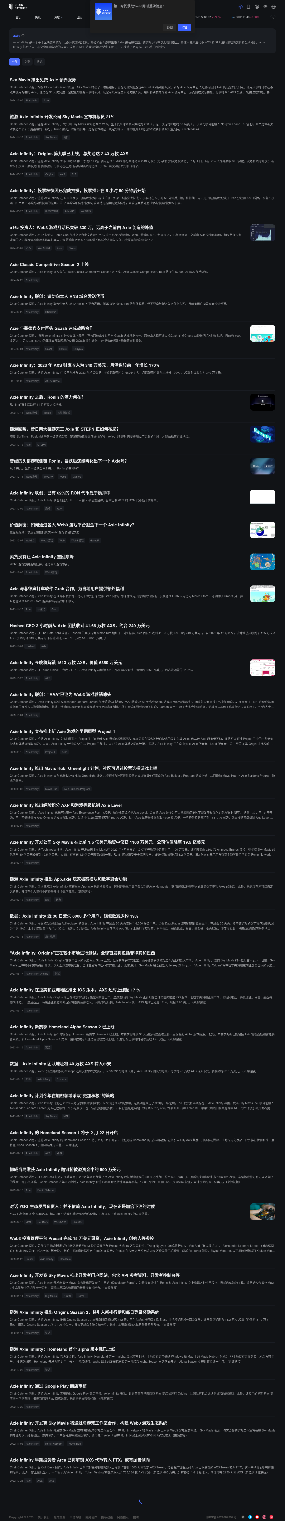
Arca (40, 1480)
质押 (47, 508)
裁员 (65, 137)
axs (47, 899)
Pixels (72, 248)
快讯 (38, 17)
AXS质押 (86, 211)
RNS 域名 (50, 312)
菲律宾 (63, 349)
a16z (28, 248)
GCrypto (78, 349)
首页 (18, 17)
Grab (54, 609)
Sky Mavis (31, 100)
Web (62, 540)
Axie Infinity (32, 137)
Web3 (62, 476)
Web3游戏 (31, 412)
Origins (49, 174)
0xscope (62, 1079)
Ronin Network (45, 1190)
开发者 (67, 1296)
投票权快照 (51, 211)
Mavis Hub (51, 789)
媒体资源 (59, 1517)
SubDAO (43, 1222)
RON (60, 508)
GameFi (94, 540)
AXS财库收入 (52, 380)
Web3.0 (48, 476)
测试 (57, 973)
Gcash (49, 349)
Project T (50, 752)
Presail (30, 1259)
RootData (65, 1259)
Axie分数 (69, 211)
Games (77, 476)
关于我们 (43, 1517)
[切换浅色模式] (265, 6)
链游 (58, 899)
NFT (65, 1116)
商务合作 (91, 1517)
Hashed (30, 646)
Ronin (47, 412)
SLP (74, 174)
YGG (28, 1222)
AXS (62, 174)
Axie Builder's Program (77, 789)
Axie (46, 100)
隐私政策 (107, 1517)
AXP (64, 752)
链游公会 (78, 1222)
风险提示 (123, 1517)
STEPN (41, 444)
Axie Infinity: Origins (37, 973)
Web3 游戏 (44, 248)
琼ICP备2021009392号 (221, 1517)
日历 (79, 17)
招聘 (136, 1517)
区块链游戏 (64, 412)
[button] (273, 6)
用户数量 (50, 936)
